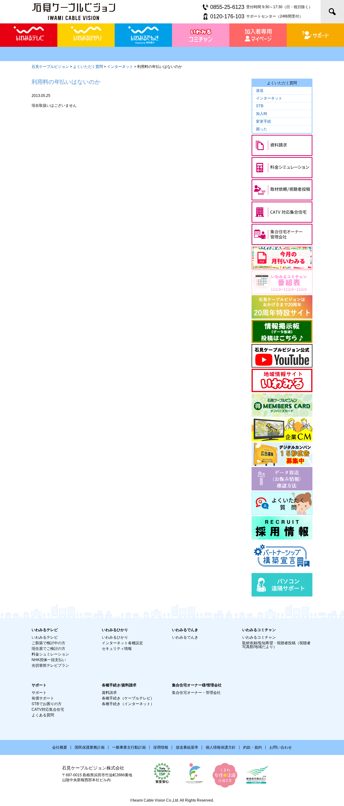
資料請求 (109, 693)
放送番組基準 (187, 747)
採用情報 (160, 747)
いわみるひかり (115, 637)
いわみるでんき (185, 637)
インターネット (269, 98)
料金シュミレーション (50, 654)
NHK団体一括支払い (49, 660)
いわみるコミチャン (259, 637)
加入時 (261, 114)
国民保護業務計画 (90, 747)
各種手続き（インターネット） (128, 704)
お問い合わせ (280, 747)
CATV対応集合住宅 (48, 709)
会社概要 (59, 747)
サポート (39, 693)
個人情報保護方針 (221, 747)
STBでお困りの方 (47, 704)
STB (259, 106)
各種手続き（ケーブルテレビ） (128, 698)
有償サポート (43, 698)
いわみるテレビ (45, 637)
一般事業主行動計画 (129, 747)
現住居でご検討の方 (48, 649)
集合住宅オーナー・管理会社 (196, 693)
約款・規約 (252, 747)
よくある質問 (43, 715)
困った (261, 129)
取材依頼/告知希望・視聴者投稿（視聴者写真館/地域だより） (276, 645)
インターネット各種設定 (122, 643)
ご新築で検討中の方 (48, 643)
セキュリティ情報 (117, 649)
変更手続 (263, 121)
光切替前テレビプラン (50, 665)
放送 (259, 90)
